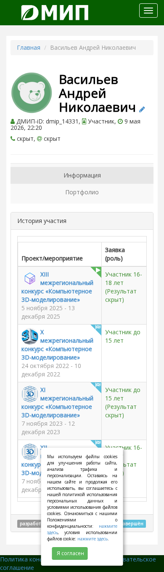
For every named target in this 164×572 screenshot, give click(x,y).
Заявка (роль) (115, 254)
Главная (28, 47)
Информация (82, 175)
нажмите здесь (92, 539)
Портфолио (82, 192)
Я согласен (70, 553)
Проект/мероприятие (52, 258)
